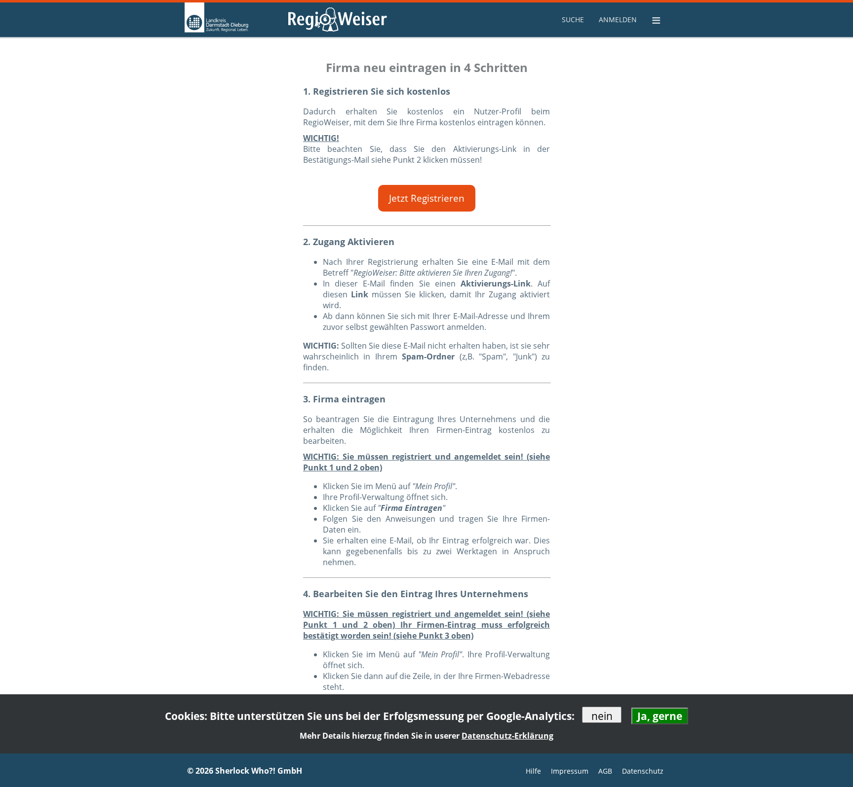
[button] (426, 198)
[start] (234, 19)
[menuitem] (574, 19)
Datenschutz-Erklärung (507, 735)
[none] (574, 19)
